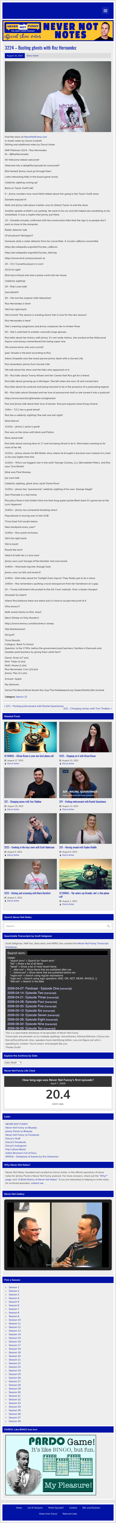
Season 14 (15, 1334)
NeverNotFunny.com (35, 136)
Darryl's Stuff (12, 1138)
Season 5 (14, 1301)
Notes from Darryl (48, 1514)
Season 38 (15, 1421)
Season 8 (14, 1312)
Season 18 (15, 1348)
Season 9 (14, 1316)
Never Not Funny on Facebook (22, 1134)
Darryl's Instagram (16, 1145)
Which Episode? (56, 1508)
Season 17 (15, 1345)
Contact (73, 1508)
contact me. (37, 1183)
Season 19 (15, 1352)
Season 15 (15, 1337)
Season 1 (14, 1287)
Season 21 (15, 1359)
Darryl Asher (33, 55)
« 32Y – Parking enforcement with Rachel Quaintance (34, 706)
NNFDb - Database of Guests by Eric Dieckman (31, 1156)
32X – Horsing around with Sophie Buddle (78, 847)
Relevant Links (70, 1514)
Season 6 (14, 1305)
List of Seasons (35, 1508)
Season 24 (15, 1370)
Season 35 (15, 1410)
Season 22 (15, 1363)
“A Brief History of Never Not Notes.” (38, 1179)
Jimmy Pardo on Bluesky (18, 1131)
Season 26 (15, 1377)
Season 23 (15, 1366)
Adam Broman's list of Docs (21, 1152)
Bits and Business (91, 1508)
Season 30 (15, 1392)
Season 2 (14, 1290)
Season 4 (14, 1298)
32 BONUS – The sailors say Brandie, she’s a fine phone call (84, 895)
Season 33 (15, 1403)
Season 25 (15, 1374)
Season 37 (15, 1417)
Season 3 (14, 1294)
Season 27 (15, 1381)
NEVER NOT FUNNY (16, 1123)
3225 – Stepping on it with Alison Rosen (77, 756)
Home (19, 1508)
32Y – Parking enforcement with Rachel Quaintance (82, 801)
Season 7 (14, 1308)
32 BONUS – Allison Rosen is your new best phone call (29, 756)
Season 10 (15, 1319)
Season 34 (15, 1406)
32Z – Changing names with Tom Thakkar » (87, 708)
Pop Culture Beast (15, 1149)
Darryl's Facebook (15, 1142)
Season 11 (15, 1323)
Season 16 (15, 1341)
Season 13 (15, 1330)
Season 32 (21, 696)
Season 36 (15, 1413)
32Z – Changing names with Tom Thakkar (22, 801)
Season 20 (15, 1355)
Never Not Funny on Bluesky (21, 1127)
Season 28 (15, 1384)
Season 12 (15, 1327)
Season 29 (15, 1388)
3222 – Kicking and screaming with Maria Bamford (27, 893)
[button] (51, 1259)
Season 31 (15, 1395)
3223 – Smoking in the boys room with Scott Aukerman (29, 847)
